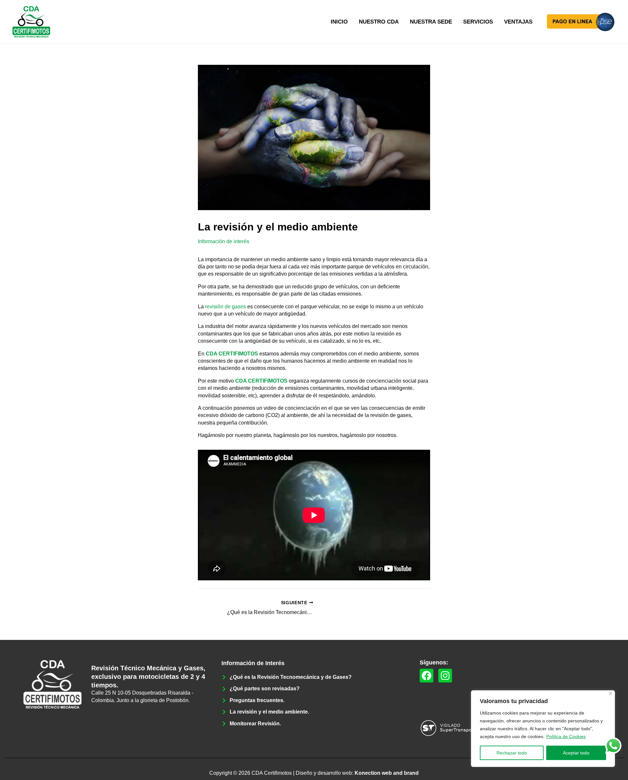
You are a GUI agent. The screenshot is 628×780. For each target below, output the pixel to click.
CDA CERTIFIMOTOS (232, 353)
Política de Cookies (566, 736)
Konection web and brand (387, 773)
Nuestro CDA (379, 22)
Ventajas (518, 22)
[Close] (610, 693)
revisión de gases (225, 306)
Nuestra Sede (431, 22)
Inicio (339, 22)
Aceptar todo (576, 752)
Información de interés (223, 241)
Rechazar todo (512, 752)
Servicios (478, 22)
